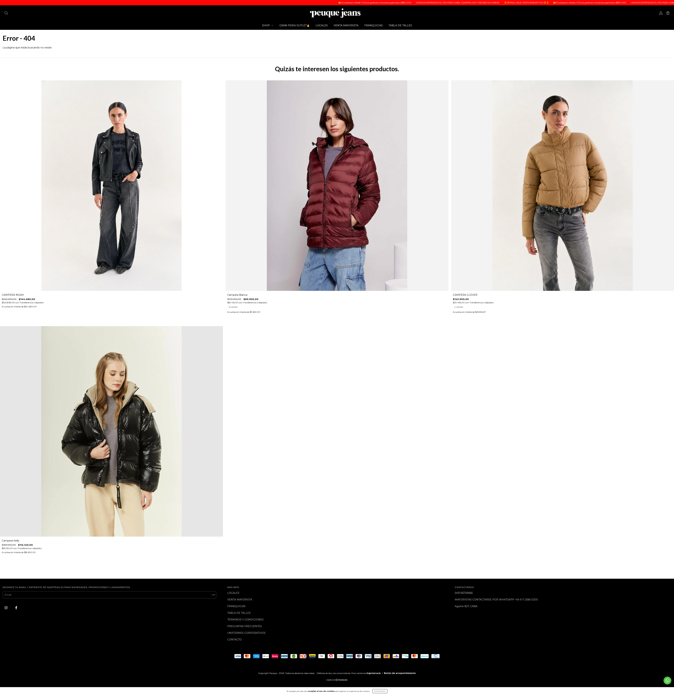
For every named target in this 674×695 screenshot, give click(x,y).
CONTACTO (234, 639)
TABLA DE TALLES (400, 25)
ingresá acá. (373, 673)
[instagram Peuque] (6, 607)
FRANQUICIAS (373, 25)
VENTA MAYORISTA (346, 25)
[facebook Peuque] (16, 607)
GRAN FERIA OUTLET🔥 (294, 25)
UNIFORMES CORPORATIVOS (246, 632)
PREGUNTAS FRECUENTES (244, 626)
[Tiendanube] (337, 680)
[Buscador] (6, 13)
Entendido (379, 691)
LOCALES (322, 25)
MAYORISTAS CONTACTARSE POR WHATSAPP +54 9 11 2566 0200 (496, 599)
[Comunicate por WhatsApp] (667, 680)
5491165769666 (464, 592)
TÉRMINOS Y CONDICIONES (245, 619)
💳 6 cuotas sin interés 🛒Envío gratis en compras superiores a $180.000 (296, 2)
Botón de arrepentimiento (400, 673)
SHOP (266, 25)
